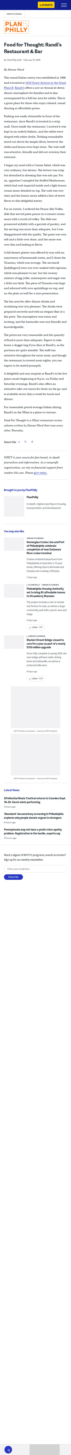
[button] (8, 1450)
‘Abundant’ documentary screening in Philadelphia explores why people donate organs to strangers (34, 816)
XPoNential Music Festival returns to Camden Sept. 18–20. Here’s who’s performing (35, 800)
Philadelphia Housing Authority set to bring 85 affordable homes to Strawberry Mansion (46, 592)
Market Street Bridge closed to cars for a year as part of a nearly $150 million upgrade (46, 643)
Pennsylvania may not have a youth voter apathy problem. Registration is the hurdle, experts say (33, 831)
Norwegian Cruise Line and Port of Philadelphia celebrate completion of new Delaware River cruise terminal (45, 547)
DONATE (47, 5)
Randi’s (19, 88)
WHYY (12, 5)
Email (32, 441)
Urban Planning (14, 14)
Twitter (25, 441)
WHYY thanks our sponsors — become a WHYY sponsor (35, 731)
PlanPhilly (32, 497)
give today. (40, 473)
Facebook (19, 441)
